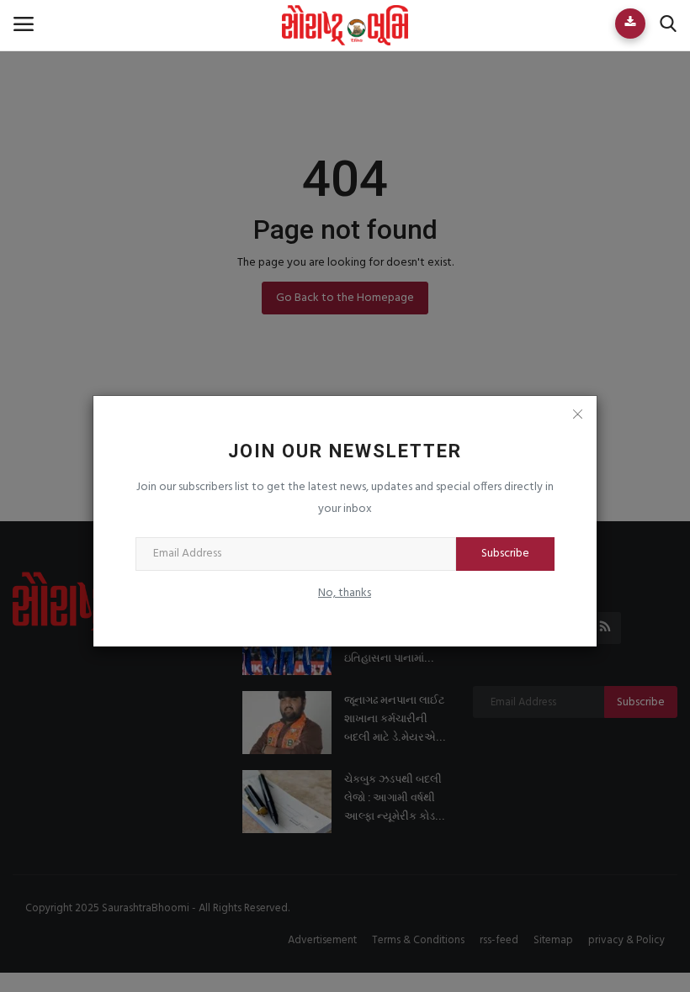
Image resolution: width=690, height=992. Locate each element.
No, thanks (344, 593)
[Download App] (630, 23)
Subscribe (505, 553)
